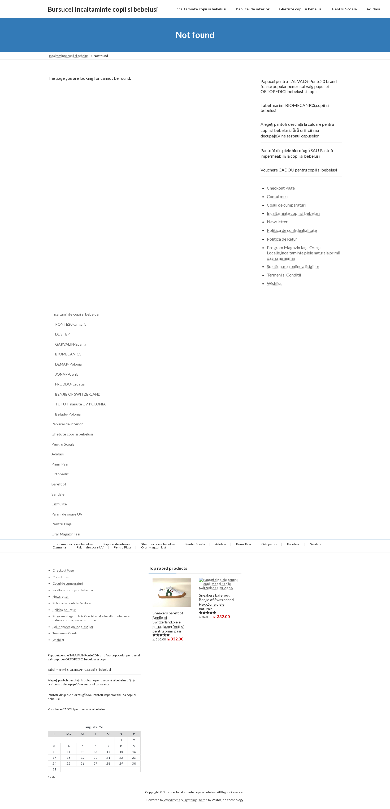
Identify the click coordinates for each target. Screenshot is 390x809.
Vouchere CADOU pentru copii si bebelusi (299, 169)
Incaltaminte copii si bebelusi (293, 213)
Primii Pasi (59, 464)
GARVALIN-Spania (70, 344)
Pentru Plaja (61, 524)
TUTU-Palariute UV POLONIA (80, 404)
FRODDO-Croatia (70, 384)
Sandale (57, 494)
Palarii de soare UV (67, 514)
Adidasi (57, 454)
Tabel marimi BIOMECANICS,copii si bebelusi (295, 108)
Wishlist (274, 283)
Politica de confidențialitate (292, 230)
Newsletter (277, 221)
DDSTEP (62, 334)
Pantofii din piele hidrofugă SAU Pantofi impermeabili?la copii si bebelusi (297, 153)
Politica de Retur (282, 238)
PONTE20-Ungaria (70, 324)
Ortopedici (60, 474)
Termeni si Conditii (284, 274)
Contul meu (277, 196)
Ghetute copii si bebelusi (72, 434)
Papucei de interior (67, 424)
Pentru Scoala (63, 444)
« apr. (51, 776)
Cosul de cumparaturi (286, 204)
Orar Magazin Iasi (65, 534)
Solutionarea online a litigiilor (293, 266)
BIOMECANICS (68, 354)
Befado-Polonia (68, 414)
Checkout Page (281, 187)
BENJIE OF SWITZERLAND (78, 394)
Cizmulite (59, 504)
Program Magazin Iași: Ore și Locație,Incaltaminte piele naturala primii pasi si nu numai (303, 253)
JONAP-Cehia (67, 374)
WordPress (172, 800)
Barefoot (58, 484)
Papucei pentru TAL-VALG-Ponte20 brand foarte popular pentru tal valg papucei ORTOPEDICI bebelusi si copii (299, 86)
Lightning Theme (195, 800)
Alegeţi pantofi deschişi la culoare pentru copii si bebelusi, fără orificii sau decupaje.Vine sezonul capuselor (297, 129)
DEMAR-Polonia (68, 364)
